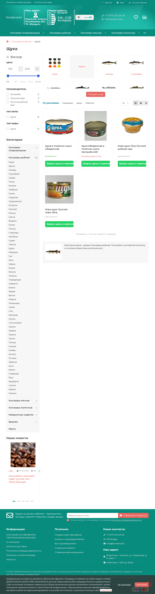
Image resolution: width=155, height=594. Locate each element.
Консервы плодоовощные (25, 33)
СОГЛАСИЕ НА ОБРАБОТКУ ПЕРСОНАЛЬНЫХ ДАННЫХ (21, 536)
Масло (12, 429)
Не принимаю (124, 584)
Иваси (12, 369)
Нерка (12, 264)
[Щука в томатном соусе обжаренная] (59, 126)
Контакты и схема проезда (18, 2)
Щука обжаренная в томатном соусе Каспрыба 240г (92, 149)
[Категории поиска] (78, 17)
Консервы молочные (123, 33)
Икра (11, 162)
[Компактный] (146, 103)
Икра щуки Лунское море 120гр (56, 211)
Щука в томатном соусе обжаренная (58, 147)
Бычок (12, 295)
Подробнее (106, 590)
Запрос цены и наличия (60, 163)
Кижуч (12, 268)
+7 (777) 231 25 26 (115, 15)
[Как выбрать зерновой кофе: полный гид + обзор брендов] (23, 454)
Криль (12, 166)
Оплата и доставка (43, 2)
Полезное (61, 529)
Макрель (13, 252)
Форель (12, 221)
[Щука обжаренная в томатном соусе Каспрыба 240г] (95, 126)
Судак (12, 240)
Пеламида (14, 303)
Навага (12, 299)
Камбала (13, 236)
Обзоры (12, 471)
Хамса (12, 287)
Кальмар (13, 315)
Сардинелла (15, 201)
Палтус (12, 228)
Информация (15, 529)
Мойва (12, 350)
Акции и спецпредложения (69, 539)
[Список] (141, 103)
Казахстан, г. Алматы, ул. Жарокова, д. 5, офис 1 (126, 556)
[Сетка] (135, 103)
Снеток (12, 385)
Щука (11, 248)
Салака (12, 346)
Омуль (12, 319)
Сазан (12, 307)
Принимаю (142, 584)
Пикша (12, 342)
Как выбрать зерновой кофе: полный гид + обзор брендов (22, 479)
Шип (11, 366)
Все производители (65, 543)
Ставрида (14, 373)
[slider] (8, 76)
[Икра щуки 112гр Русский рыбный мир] (132, 126)
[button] (7, 471)
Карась (12, 389)
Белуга (12, 272)
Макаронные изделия (21, 414)
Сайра (12, 178)
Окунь (12, 338)
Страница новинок (65, 548)
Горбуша (13, 189)
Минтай (13, 209)
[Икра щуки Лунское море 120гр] (59, 189)
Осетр (12, 225)
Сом (11, 311)
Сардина (13, 197)
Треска (12, 244)
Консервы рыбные (60, 33)
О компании (13, 542)
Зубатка (13, 362)
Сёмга (12, 217)
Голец (12, 181)
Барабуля (14, 381)
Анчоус (12, 354)
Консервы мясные (91, 33)
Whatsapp (112, 539)
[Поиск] (90, 17)
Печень (12, 393)
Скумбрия (14, 174)
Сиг (10, 256)
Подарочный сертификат (68, 535)
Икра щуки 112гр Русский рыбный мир (132, 147)
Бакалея (13, 421)
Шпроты (13, 205)
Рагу (11, 377)
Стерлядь (13, 232)
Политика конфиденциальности (23, 551)
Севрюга (13, 283)
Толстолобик (15, 323)
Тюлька (12, 358)
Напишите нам (114, 19)
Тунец (12, 193)
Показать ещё (95, 94)
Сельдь (12, 170)
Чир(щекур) (15, 279)
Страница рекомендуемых (69, 552)
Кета (11, 260)
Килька (12, 185)
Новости (11, 559)
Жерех (12, 291)
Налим (12, 326)
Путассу (13, 276)
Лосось (12, 213)
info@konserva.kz (115, 543)
